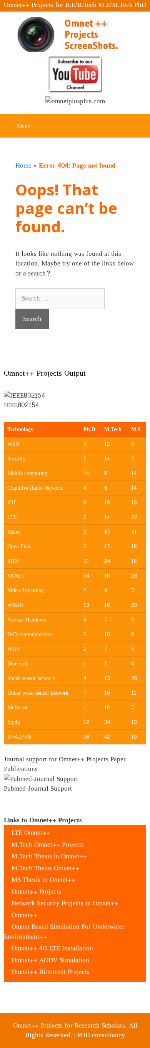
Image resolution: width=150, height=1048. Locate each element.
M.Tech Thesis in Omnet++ (49, 852)
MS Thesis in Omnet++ (43, 876)
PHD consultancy (101, 1035)
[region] (75, 401)
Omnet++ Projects (36, 887)
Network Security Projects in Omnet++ (65, 899)
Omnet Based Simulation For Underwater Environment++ (64, 928)
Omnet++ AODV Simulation (50, 956)
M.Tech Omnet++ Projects (48, 840)
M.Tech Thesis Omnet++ (46, 864)
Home (23, 165)
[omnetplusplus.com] (75, 103)
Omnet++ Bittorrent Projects (51, 968)
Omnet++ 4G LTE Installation (52, 945)
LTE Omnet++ (31, 829)
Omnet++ (24, 911)
